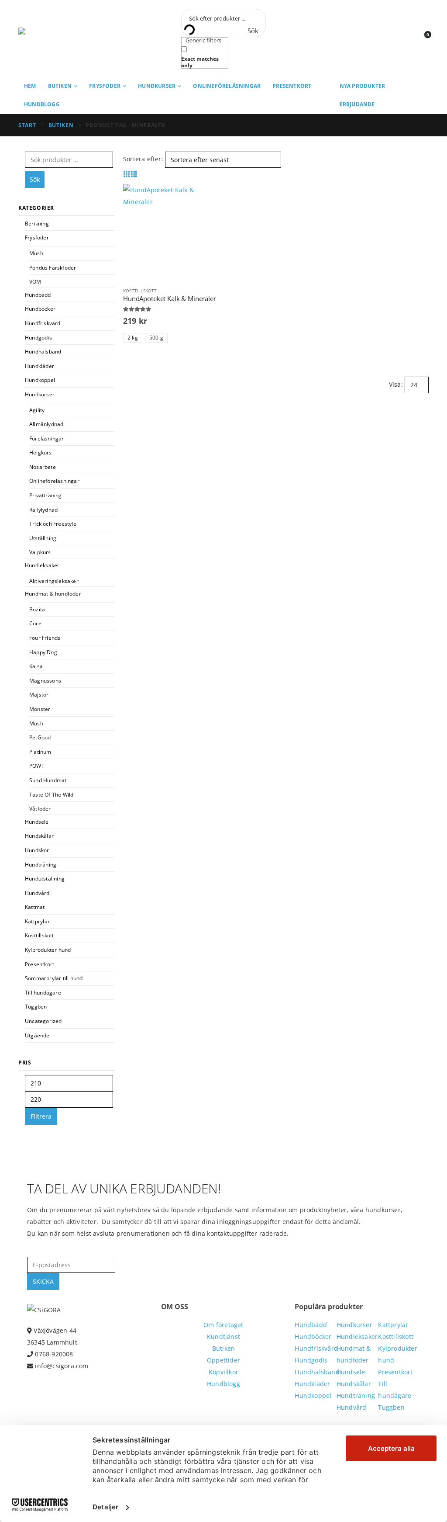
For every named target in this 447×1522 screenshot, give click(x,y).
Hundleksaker (42, 565)
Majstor (38, 694)
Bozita (37, 609)
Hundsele (37, 821)
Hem (30, 86)
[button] (127, 174)
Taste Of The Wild (51, 794)
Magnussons (45, 680)
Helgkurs (40, 452)
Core (35, 623)
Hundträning (40, 864)
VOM (35, 281)
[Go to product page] (171, 232)
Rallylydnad (43, 509)
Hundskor (37, 850)
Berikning (37, 223)
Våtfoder (40, 808)
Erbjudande (357, 104)
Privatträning (45, 495)
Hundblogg (42, 104)
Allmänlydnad (46, 424)
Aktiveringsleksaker (54, 581)
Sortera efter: (143, 159)
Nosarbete (42, 467)
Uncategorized (43, 1021)
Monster (39, 709)
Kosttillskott (140, 291)
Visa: (396, 384)
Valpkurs (40, 552)
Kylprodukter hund (48, 949)
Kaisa (36, 666)
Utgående (37, 1035)
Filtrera (41, 1116)
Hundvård (37, 893)
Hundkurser (156, 86)
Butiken (60, 86)
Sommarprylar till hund (54, 978)
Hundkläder (39, 366)
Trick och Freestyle (52, 523)
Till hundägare (43, 992)
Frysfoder (104, 86)
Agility (37, 410)
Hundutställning (45, 878)
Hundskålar (39, 835)
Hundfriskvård (43, 323)
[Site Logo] (57, 39)
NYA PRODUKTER (362, 86)
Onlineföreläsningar (227, 86)
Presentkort (291, 86)
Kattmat (35, 907)
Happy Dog (43, 652)
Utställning (42, 538)
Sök (35, 179)
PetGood (40, 737)
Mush (36, 253)
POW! (36, 766)
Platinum (40, 752)
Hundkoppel (40, 380)
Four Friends (44, 637)
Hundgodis (38, 337)
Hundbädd (38, 294)
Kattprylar (37, 921)
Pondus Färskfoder (52, 267)
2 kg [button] (132, 337)
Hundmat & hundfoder (53, 593)
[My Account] (402, 39)
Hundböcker (40, 308)
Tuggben (36, 1006)
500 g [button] (156, 337)
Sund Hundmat (47, 780)
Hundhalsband (43, 351)
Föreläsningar (46, 438)
